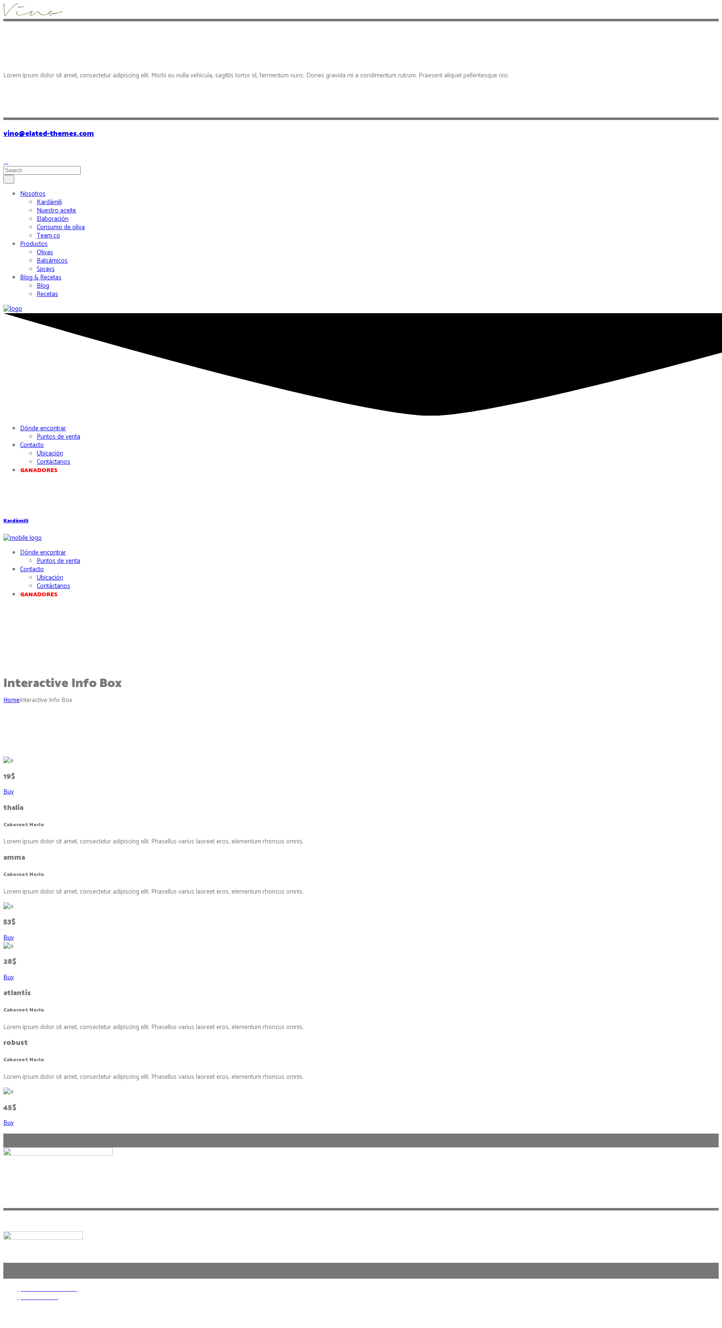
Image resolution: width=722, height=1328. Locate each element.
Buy (8, 792)
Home (11, 700)
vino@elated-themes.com (48, 134)
